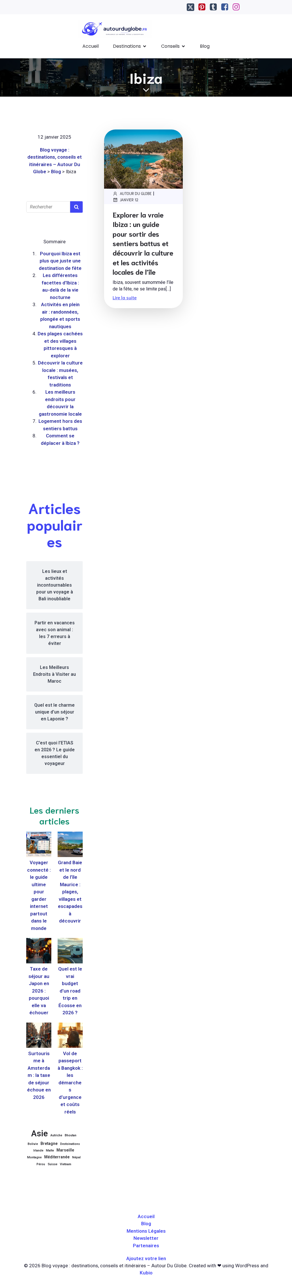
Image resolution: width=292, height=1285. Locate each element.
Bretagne (49, 1143)
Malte (50, 1150)
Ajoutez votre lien (146, 1258)
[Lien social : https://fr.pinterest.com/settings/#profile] (202, 7)
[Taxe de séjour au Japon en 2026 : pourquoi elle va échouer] (38, 951)
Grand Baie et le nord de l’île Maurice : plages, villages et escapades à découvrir (70, 892)
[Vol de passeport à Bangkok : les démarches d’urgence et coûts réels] (70, 1036)
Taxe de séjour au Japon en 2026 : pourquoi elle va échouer (39, 990)
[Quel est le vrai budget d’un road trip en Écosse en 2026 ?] (70, 951)
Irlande (38, 1150)
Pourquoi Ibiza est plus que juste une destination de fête (60, 261)
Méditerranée (57, 1157)
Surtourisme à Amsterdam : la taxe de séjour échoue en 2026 (39, 1075)
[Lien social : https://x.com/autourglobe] (190, 7)
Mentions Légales (146, 1231)
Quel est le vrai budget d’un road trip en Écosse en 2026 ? (70, 990)
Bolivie (33, 1144)
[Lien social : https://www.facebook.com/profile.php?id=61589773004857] (224, 7)
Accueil (90, 46)
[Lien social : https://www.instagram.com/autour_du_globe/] (236, 7)
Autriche (56, 1135)
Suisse (52, 1164)
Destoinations (70, 1144)
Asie (39, 1133)
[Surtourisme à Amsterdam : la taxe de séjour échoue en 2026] (38, 1036)
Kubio (146, 1273)
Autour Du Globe (136, 193)
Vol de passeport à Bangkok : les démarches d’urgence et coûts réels (70, 1083)
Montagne (34, 1157)
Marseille (65, 1150)
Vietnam (65, 1164)
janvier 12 (129, 199)
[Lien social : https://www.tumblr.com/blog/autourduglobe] (213, 7)
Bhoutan (70, 1135)
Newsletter (146, 1238)
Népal (76, 1157)
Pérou (40, 1164)
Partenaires (146, 1245)
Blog (205, 46)
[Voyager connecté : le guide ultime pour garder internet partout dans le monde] (38, 845)
